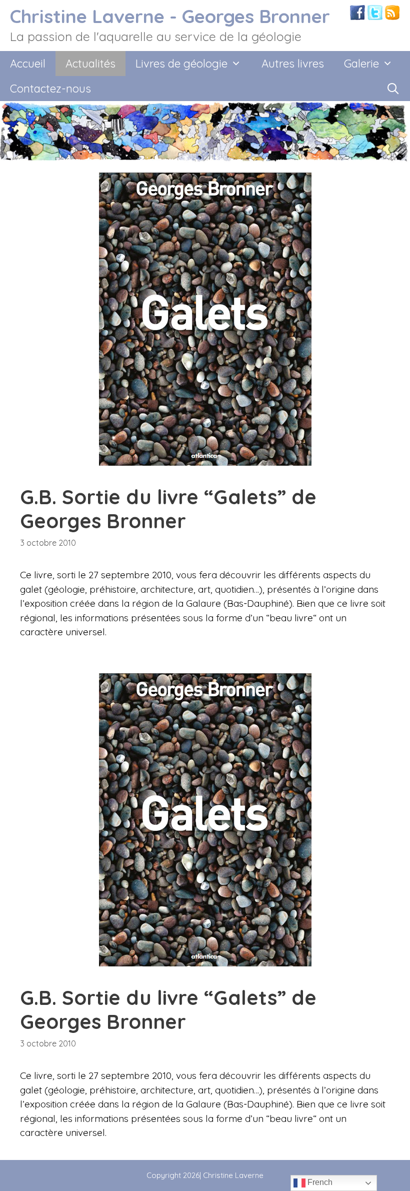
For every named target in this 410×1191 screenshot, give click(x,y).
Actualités (91, 64)
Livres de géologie (182, 64)
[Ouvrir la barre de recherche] (393, 88)
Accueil (28, 64)
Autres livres (293, 64)
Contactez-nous (50, 89)
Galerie (361, 64)
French (319, 1182)
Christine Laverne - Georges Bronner (170, 16)
